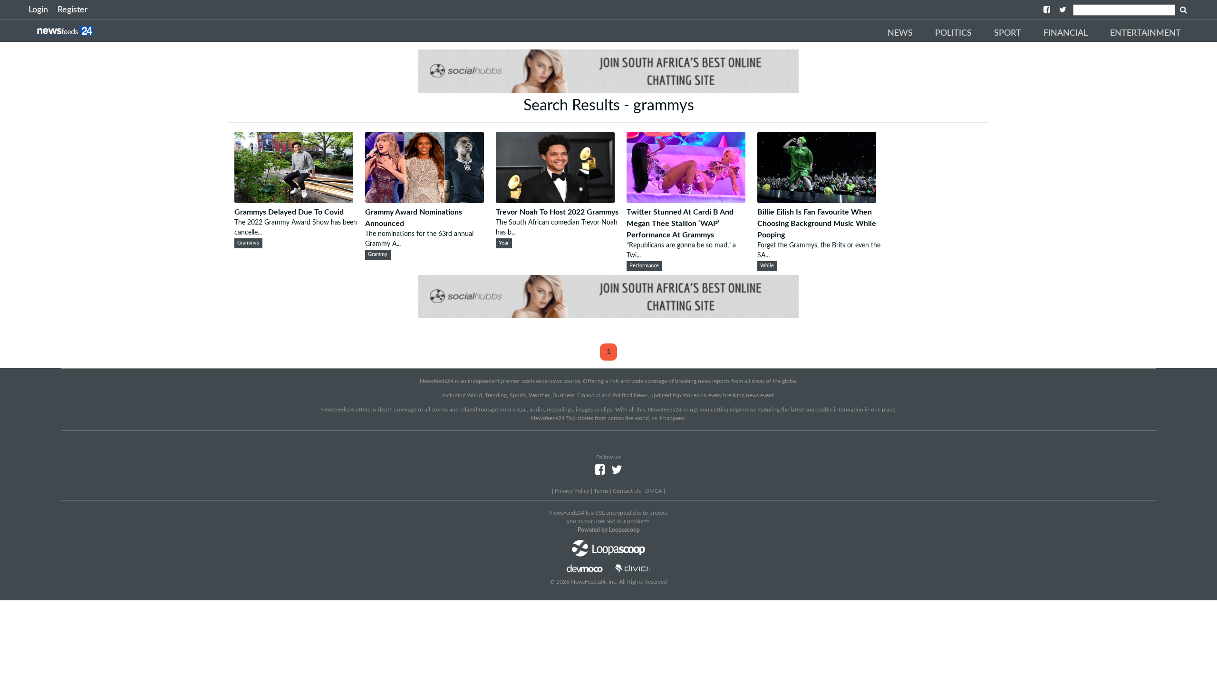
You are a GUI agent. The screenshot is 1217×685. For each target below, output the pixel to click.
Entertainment (1145, 33)
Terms (601, 491)
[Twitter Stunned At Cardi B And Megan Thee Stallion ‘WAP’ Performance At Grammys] (686, 201)
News (900, 33)
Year (504, 243)
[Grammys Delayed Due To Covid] (293, 201)
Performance (644, 266)
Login (38, 10)
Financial (1065, 33)
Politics (953, 33)
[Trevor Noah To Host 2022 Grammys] (555, 201)
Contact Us (627, 491)
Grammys (248, 243)
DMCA (653, 491)
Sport (1007, 33)
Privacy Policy (572, 491)
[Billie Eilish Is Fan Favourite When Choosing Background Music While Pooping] (816, 201)
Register (73, 10)
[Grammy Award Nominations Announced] (424, 201)
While (767, 266)
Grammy (377, 254)
